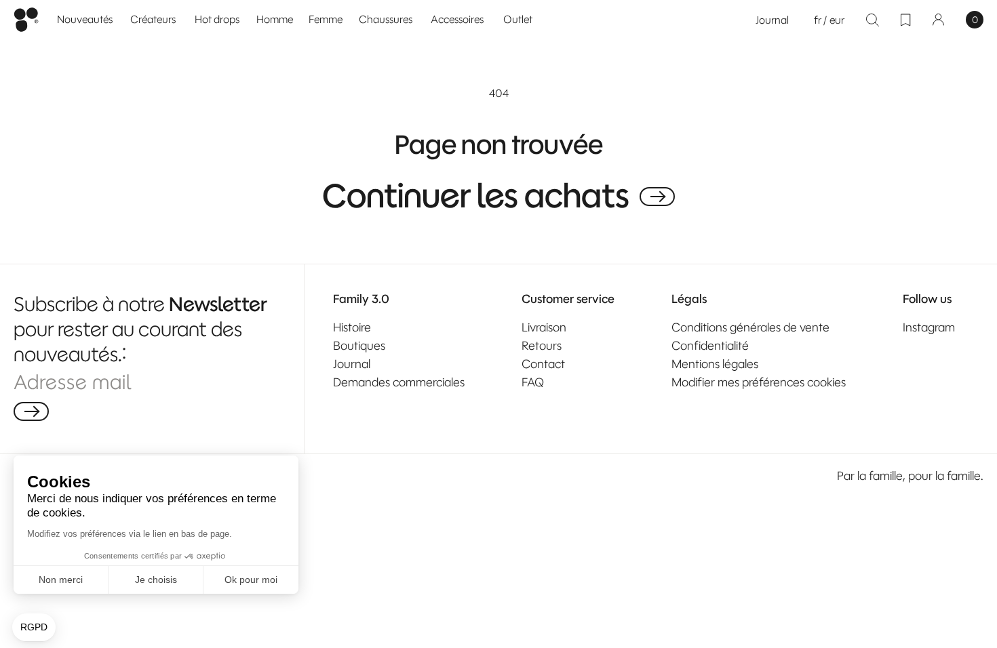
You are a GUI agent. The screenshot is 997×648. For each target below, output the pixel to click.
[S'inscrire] (31, 411)
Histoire (352, 327)
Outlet (517, 19)
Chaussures (385, 19)
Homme (274, 19)
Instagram (929, 327)
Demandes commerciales (399, 382)
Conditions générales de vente (750, 327)
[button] (275, 20)
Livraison (544, 327)
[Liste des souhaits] (905, 20)
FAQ (533, 382)
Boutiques (359, 345)
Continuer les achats (475, 196)
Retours (542, 345)
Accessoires (457, 19)
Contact (543, 364)
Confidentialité (710, 345)
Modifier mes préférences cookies (758, 382)
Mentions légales (714, 364)
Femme (326, 19)
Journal (772, 20)
